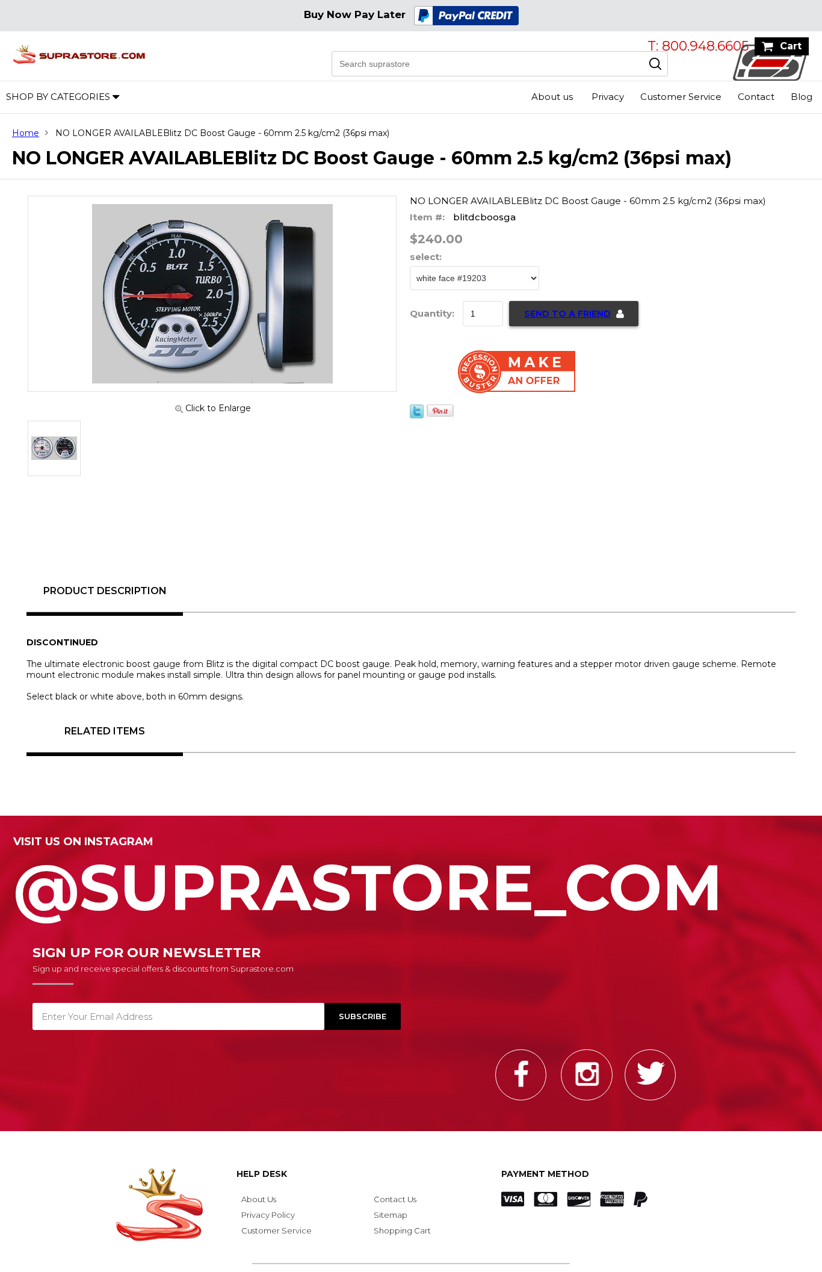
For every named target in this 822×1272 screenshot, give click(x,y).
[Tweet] (417, 415)
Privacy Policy (268, 1215)
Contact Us (395, 1199)
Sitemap (390, 1215)
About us (552, 96)
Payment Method (545, 1173)
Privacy (608, 96)
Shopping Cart (402, 1230)
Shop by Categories (58, 96)
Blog (801, 96)
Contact (756, 96)
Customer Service (681, 96)
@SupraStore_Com (368, 880)
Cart (791, 46)
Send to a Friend (567, 313)
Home (25, 133)
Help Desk (261, 1173)
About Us (258, 1199)
